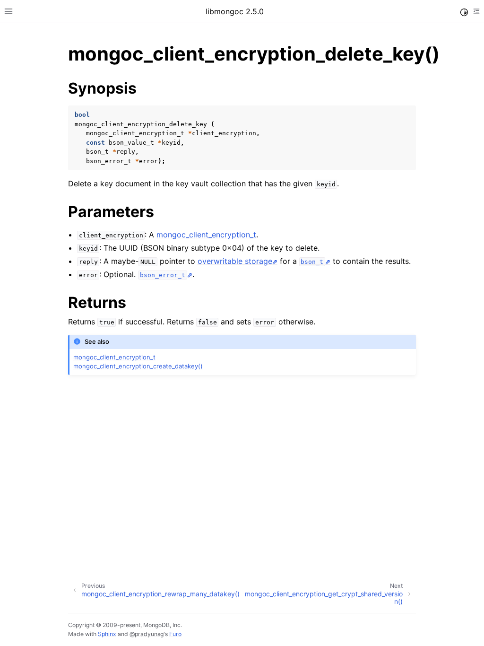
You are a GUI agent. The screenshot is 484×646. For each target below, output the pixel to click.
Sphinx (107, 633)
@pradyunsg (147, 633)
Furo (175, 633)
